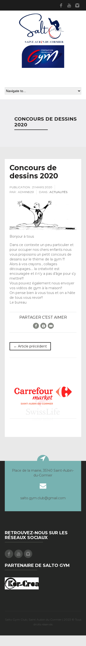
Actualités (58, 192)
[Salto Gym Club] (43, 40)
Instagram (77, 5)
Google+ (43, 326)
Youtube (69, 5)
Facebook (61, 5)
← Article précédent (30, 346)
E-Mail (51, 326)
